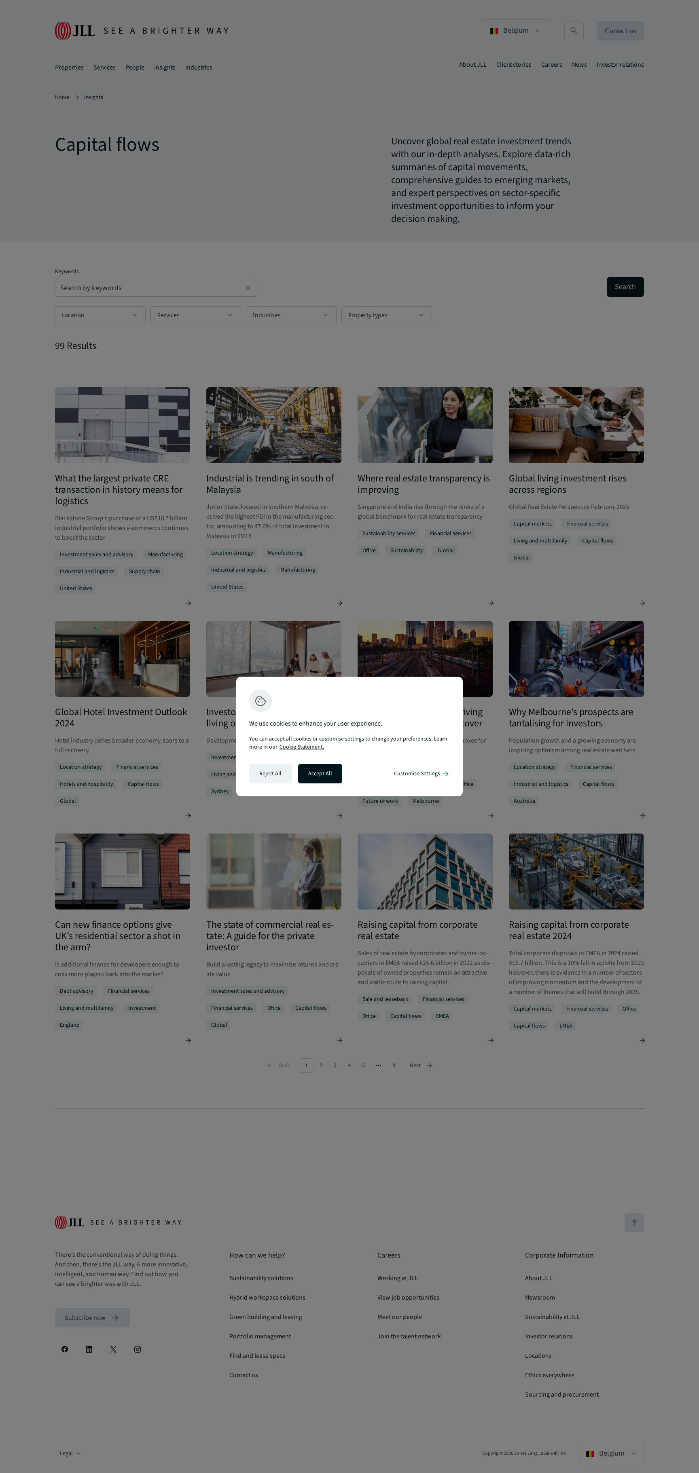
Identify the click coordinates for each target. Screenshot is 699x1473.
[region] (349, 736)
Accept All (320, 774)
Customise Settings (422, 774)
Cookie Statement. (302, 747)
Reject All (270, 774)
